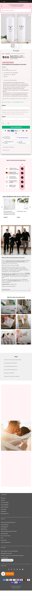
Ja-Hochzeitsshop (17, 586)
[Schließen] (29, 10)
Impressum (4, 540)
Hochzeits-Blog (4, 502)
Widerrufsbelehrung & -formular (9, 531)
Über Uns (3, 498)
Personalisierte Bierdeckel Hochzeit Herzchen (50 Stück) (9, 213)
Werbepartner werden (6, 553)
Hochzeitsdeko (7, 53)
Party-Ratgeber (4, 504)
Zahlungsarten (4, 526)
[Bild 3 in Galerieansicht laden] (19, 45)
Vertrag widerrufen (7, 560)
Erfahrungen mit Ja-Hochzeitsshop (9, 551)
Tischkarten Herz (21, 211)
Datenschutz (4, 529)
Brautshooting (4, 507)
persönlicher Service (23, 137)
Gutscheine (4, 509)
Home (3, 53)
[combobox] (15, 10)
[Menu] (1, 6)
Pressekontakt (4, 557)
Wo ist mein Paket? (5, 535)
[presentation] (2, 207)
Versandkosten (4, 524)
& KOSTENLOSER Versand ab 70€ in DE (10, 70)
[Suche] (2, 10)
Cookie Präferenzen (6, 542)
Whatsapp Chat (5, 513)
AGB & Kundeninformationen (8, 522)
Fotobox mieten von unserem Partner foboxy (12, 555)
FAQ (2, 538)
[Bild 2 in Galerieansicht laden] (16, 45)
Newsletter (3, 511)
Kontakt (3, 500)
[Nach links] (2, 1)
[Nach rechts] (30, 1)
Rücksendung (4, 533)
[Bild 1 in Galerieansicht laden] (12, 45)
